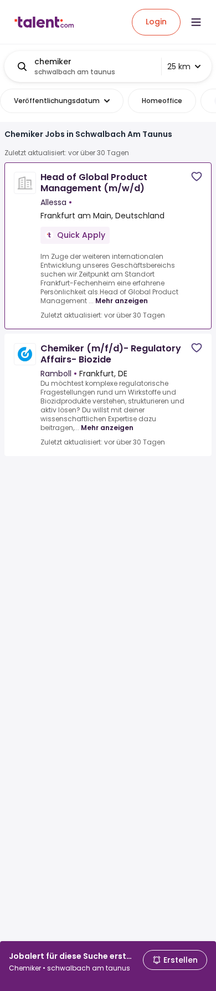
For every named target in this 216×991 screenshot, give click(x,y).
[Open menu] (196, 22)
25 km (179, 66)
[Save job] (196, 176)
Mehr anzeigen (121, 300)
